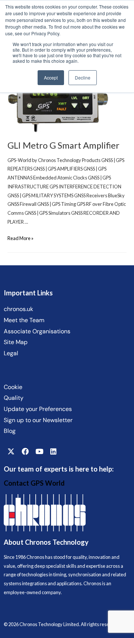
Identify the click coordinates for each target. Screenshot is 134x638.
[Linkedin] (53, 451)
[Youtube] (39, 451)
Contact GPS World (34, 483)
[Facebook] (25, 451)
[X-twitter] (11, 451)
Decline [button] (82, 77)
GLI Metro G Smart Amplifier (63, 145)
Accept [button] (51, 77)
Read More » (20, 238)
